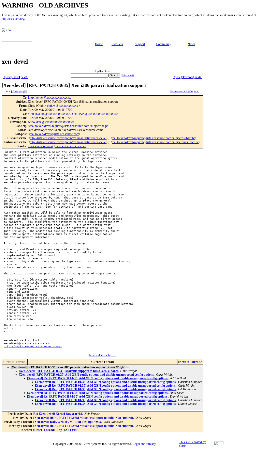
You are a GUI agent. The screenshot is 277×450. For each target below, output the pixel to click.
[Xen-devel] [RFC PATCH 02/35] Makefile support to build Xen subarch (69, 371)
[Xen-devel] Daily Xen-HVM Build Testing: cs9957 (68, 421)
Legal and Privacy (144, 444)
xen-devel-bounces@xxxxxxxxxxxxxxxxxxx (57, 146)
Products (117, 44)
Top (96, 71)
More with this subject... (102, 355)
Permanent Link (179, 91)
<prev (7, 77)
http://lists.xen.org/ (13, 18)
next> (24, 77)
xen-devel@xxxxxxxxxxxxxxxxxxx (95, 113)
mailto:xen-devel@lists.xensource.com (54, 134)
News (191, 44)
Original (194, 91)
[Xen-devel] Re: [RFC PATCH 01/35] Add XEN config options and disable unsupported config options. (97, 378)
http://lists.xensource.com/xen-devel (33, 346)
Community (163, 44)
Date (15, 77)
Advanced (127, 75)
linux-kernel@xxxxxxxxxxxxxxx (49, 97)
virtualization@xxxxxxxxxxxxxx (49, 113)
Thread (187, 77)
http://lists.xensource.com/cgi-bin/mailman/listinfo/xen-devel (68, 138)
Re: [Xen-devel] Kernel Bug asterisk (58, 413)
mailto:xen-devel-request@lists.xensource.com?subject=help (68, 126)
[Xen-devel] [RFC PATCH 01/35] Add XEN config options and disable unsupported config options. (87, 374)
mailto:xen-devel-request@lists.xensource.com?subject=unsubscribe (155, 142)
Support (140, 44)
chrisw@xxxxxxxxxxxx (62, 105)
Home (99, 44)
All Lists (105, 71)
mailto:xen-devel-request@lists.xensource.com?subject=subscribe (153, 138)
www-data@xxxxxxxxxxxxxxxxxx (51, 122)
